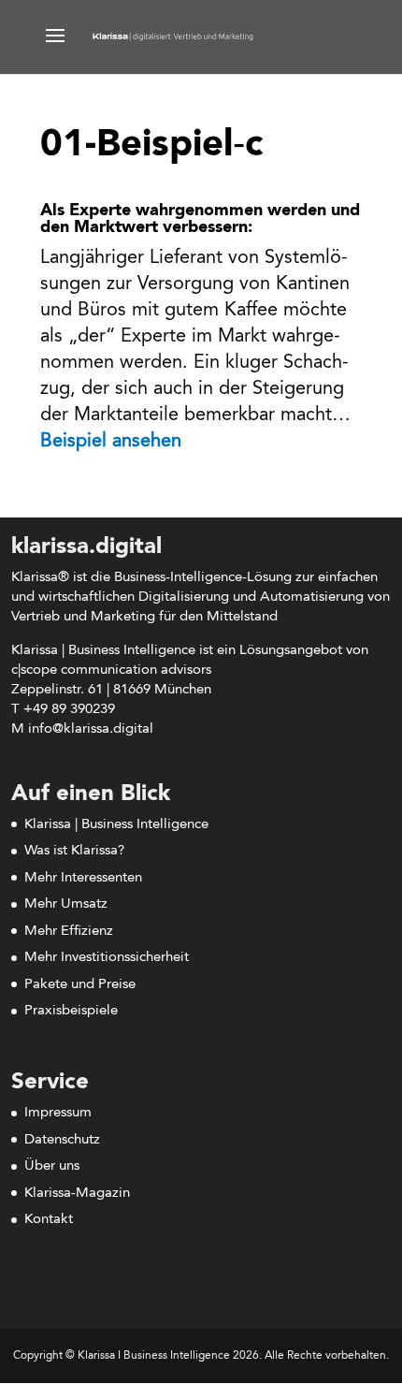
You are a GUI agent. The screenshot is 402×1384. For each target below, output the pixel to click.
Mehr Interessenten (83, 878)
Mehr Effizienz (68, 932)
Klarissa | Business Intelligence (116, 825)
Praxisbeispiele (71, 1011)
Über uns (51, 1166)
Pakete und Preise (80, 985)
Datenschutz (62, 1140)
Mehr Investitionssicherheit (106, 958)
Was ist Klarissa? (74, 851)
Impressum (58, 1113)
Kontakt (48, 1220)
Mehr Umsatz (66, 904)
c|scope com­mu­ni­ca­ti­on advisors (111, 670)
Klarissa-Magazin (77, 1194)
